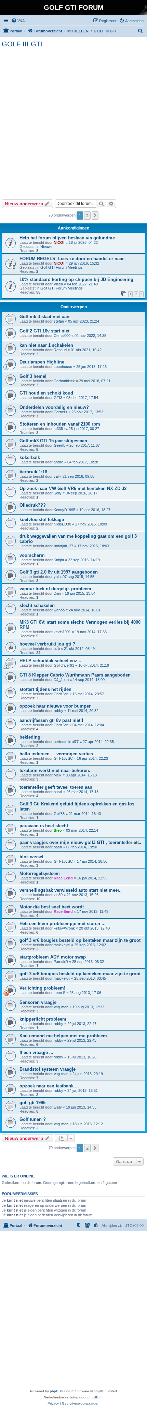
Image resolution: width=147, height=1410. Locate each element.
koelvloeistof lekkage (41, 519)
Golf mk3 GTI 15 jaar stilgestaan (53, 440)
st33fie (59, 429)
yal (56, 476)
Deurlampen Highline (41, 362)
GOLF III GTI (22, 44)
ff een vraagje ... (36, 1052)
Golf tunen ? (32, 1119)
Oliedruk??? (32, 505)
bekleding (29, 737)
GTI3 (58, 398)
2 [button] (87, 215)
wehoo (59, 610)
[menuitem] (18, 21)
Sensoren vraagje (37, 1002)
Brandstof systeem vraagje (47, 1069)
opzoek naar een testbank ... (49, 1085)
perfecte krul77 (66, 742)
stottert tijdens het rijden (45, 689)
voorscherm (32, 555)
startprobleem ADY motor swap (52, 957)
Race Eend (63, 878)
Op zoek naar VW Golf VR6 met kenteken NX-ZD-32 (72, 488)
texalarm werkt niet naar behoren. (54, 770)
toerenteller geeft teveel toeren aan (55, 787)
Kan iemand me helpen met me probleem (63, 1035)
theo (58, 830)
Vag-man (61, 1007)
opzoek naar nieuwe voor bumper (55, 706)
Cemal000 (62, 335)
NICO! (59, 242)
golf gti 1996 (32, 1102)
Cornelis (60, 412)
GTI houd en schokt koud (46, 393)
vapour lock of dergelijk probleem (55, 588)
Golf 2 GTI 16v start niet (44, 330)
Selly (58, 493)
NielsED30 (62, 524)
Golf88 (59, 814)
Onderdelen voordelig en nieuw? (54, 407)
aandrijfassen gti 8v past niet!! (51, 720)
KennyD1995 (64, 510)
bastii (58, 792)
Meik (58, 775)
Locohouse (63, 367)
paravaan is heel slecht (43, 825)
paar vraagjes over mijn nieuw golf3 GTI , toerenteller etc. (80, 842)
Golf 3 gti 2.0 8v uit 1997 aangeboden (58, 572)
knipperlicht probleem (42, 1019)
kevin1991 (62, 632)
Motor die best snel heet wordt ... (54, 906)
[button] (95, 215)
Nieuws (46, 246)
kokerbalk (29, 457)
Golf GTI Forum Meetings (61, 267)
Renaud (60, 350)
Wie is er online (18, 1176)
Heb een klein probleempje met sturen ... (62, 923)
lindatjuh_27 (63, 546)
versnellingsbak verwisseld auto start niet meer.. (70, 890)
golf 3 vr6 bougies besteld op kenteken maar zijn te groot (80, 940)
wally (58, 1107)
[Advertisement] (73, 122)
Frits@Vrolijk (64, 928)
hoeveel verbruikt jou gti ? (47, 644)
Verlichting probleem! (42, 988)
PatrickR (61, 962)
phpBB (55, 1391)
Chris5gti (61, 694)
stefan (59, 321)
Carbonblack (64, 381)
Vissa (58, 284)
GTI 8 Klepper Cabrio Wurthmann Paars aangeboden (75, 675)
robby (58, 711)
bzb (57, 649)
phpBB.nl (95, 1397)
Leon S (59, 993)
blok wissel (31, 856)
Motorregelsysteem (39, 873)
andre (58, 462)
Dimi (57, 593)
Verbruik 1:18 (33, 471)
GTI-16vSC (63, 758)
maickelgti (62, 945)
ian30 (58, 895)
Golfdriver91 (64, 665)
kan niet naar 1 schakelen (46, 345)
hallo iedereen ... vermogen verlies (56, 753)
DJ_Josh (61, 680)
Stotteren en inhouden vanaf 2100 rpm (59, 424)
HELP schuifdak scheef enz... (50, 660)
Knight (59, 560)
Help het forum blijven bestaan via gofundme (67, 237)
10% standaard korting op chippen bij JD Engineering (76, 279)
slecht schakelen (37, 605)
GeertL (59, 445)
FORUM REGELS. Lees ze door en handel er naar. (72, 258)
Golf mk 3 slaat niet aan (44, 316)
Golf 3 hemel (32, 376)
